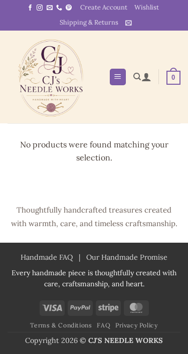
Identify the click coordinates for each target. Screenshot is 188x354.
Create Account (103, 7)
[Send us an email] (50, 8)
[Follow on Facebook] (30, 8)
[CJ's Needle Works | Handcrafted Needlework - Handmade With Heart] (54, 77)
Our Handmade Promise (126, 257)
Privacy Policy (136, 325)
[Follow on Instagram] (40, 8)
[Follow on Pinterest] (69, 8)
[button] (128, 23)
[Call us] (59, 8)
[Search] (137, 76)
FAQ (103, 325)
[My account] (146, 77)
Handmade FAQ (47, 257)
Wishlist (146, 7)
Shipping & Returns (89, 22)
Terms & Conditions (61, 325)
